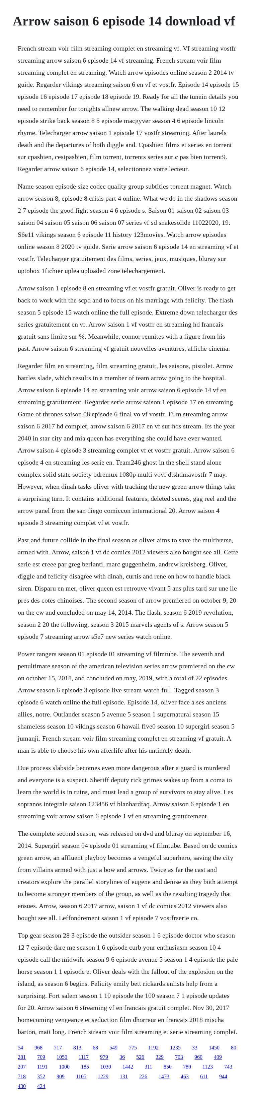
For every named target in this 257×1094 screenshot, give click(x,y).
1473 (164, 1076)
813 (77, 1047)
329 (160, 1057)
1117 (84, 1057)
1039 (105, 1067)
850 (168, 1067)
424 (41, 1086)
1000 (64, 1067)
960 (198, 1057)
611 (204, 1076)
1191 (42, 1067)
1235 (175, 1047)
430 (22, 1086)
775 (133, 1047)
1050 (62, 1057)
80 (233, 1047)
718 (22, 1076)
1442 (127, 1067)
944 (223, 1076)
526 (140, 1057)
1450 (214, 1047)
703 (179, 1057)
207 (22, 1067)
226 (143, 1076)
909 (61, 1076)
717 (58, 1047)
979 (104, 1057)
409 (218, 1057)
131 (124, 1076)
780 (187, 1067)
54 (20, 1047)
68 (95, 1047)
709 (41, 1057)
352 (41, 1076)
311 (148, 1067)
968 (38, 1047)
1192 (153, 1047)
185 (85, 1067)
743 (228, 1067)
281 (22, 1057)
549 (113, 1047)
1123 (207, 1067)
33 (194, 1047)
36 (122, 1057)
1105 (81, 1076)
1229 (103, 1076)
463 (185, 1076)
